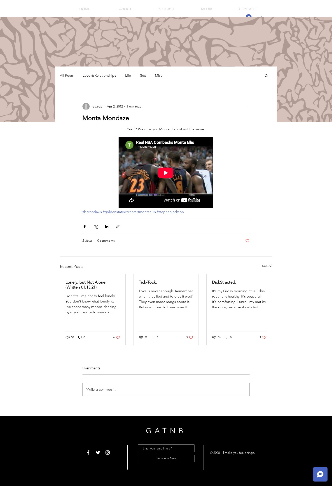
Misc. (159, 75)
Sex (143, 75)
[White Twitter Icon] (98, 452)
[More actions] (247, 106)
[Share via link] (118, 227)
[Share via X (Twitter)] (96, 227)
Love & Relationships (99, 75)
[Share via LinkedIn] (107, 227)
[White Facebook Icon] (88, 452)
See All (267, 266)
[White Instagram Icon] (107, 452)
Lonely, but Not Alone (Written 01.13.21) (85, 285)
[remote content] (166, 173)
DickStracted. (224, 282)
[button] (266, 75)
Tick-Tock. (148, 282)
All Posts (67, 75)
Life (128, 75)
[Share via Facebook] (84, 227)
